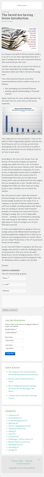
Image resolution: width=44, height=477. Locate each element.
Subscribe (10, 354)
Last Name (9, 345)
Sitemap (28, 461)
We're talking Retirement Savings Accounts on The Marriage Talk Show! (22, 388)
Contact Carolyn (23, 464)
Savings (10, 21)
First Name (9, 337)
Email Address (11, 329)
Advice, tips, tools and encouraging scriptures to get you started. (21, 325)
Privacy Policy (17, 461)
